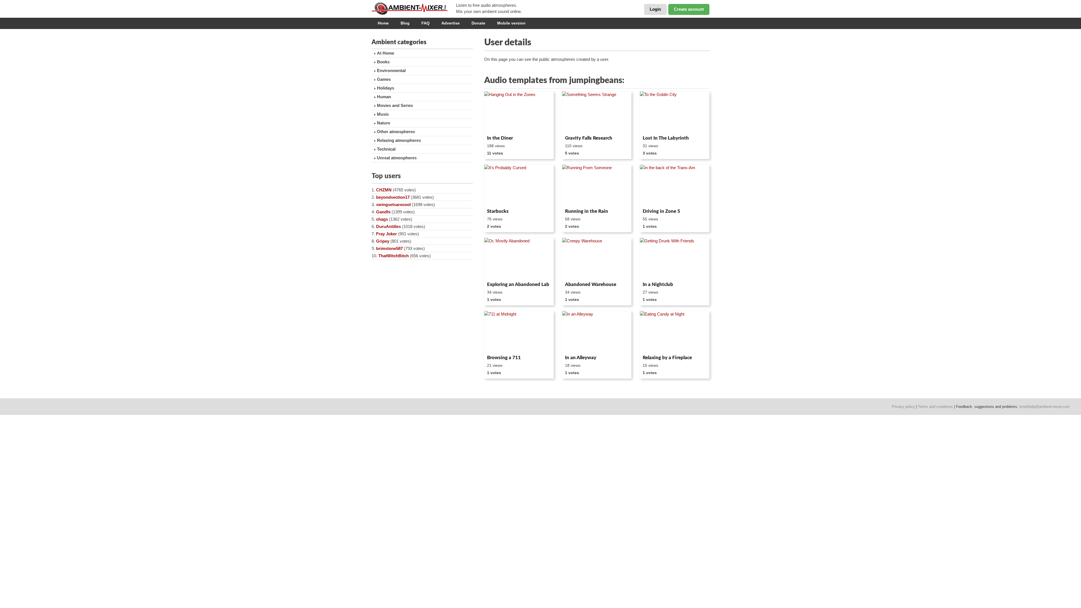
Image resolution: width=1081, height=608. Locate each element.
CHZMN (384, 189)
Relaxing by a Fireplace (667, 357)
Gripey (382, 241)
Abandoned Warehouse (590, 284)
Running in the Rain (586, 211)
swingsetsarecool (393, 204)
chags (382, 219)
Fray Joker (386, 233)
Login (655, 9)
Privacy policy (903, 406)
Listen (498, 126)
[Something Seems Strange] (597, 112)
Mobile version (511, 23)
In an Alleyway (580, 357)
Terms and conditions (935, 406)
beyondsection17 (393, 197)
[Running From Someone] (597, 185)
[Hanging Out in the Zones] (519, 112)
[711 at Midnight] (519, 332)
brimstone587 (389, 248)
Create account (689, 9)
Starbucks (498, 211)
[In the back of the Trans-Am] (674, 185)
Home (383, 23)
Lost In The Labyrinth (666, 138)
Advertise (450, 23)
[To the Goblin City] (674, 112)
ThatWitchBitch (393, 255)
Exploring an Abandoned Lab (518, 284)
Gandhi (383, 211)
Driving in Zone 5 (661, 211)
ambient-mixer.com (414, 8)
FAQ (425, 23)
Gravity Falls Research (588, 138)
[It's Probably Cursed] (519, 185)
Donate (478, 23)
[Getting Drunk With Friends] (674, 259)
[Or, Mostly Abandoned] (519, 259)
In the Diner (500, 138)
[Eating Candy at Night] (674, 332)
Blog (405, 23)
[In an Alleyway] (597, 332)
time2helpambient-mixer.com (1044, 406)
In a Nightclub (658, 284)
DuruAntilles (388, 226)
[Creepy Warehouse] (597, 259)
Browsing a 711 (504, 357)
